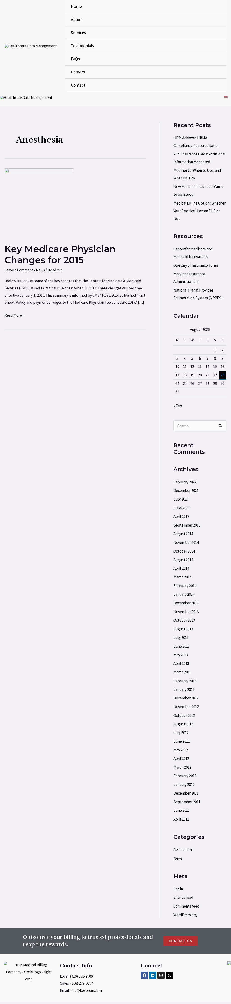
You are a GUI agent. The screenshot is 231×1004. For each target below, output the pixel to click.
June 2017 (181, 508)
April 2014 (181, 568)
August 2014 (183, 559)
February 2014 (184, 585)
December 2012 (186, 698)
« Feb (177, 405)
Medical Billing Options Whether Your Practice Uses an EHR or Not (199, 211)
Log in (178, 888)
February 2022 (184, 482)
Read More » (14, 315)
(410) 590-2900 (81, 976)
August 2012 (183, 724)
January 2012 (183, 784)
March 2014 (182, 577)
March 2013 (182, 672)
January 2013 (183, 689)
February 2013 (184, 680)
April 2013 (181, 663)
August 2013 (183, 628)
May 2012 (180, 750)
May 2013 (180, 654)
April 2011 (181, 819)
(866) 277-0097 (81, 983)
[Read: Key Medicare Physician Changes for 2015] (39, 202)
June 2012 (181, 741)
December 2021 (186, 490)
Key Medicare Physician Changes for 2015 (60, 254)
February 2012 (184, 775)
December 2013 (186, 602)
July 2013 (181, 637)
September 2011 (186, 801)
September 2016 (186, 525)
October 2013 (184, 620)
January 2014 (183, 594)
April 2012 (181, 758)
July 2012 (181, 732)
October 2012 (184, 715)
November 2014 (186, 542)
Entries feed (183, 897)
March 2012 (182, 767)
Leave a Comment (19, 270)
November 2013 (186, 611)
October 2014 (184, 551)
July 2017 (181, 499)
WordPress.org (185, 914)
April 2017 (181, 516)
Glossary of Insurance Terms (196, 265)
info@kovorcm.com (86, 990)
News (40, 270)
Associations (183, 849)
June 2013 (181, 646)
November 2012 (186, 706)
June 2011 (181, 810)
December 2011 (186, 793)
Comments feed (186, 906)
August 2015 (183, 533)
